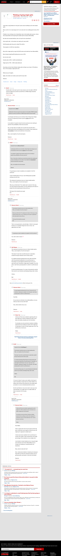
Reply (5, 483)
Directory (42, 554)
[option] (51, 64)
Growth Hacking (48, 98)
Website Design (48, 108)
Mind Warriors (47, 105)
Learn (24, 1)
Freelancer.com (53, 555)
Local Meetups (47, 111)
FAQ (13, 554)
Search (44, 2)
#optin (11, 81)
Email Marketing (48, 97)
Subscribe (24, 18)
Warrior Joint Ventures (49, 109)
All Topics (46, 88)
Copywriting (47, 102)
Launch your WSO (51, 23)
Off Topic (13, 470)
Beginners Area (14, 479)
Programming (47, 106)
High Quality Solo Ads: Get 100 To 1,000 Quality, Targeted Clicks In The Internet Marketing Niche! (25, 337)
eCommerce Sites (48, 103)
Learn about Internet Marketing (35, 555)
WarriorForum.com (48, 19)
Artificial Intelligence (48, 91)
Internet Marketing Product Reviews (51, 104)
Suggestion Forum (48, 113)
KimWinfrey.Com (7, 101)
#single (15, 81)
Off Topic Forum (48, 110)
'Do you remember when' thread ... (13, 502)
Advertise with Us (37, 11)
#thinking (25, 81)
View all (57, 85)
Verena (46, 16)
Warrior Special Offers (26, 554)
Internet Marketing (16, 495)
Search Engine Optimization (50, 92)
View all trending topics (7, 510)
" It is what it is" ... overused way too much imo (16, 469)
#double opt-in (6, 81)
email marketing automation (17, 283)
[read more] (25, 473)
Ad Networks (47, 94)
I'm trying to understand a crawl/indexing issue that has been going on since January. (22, 493)
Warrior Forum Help (48, 112)
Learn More (51, 80)
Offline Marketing (48, 101)
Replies (6, 474)
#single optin (20, 81)
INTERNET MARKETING (17, 18)
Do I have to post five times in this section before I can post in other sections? (21, 477)
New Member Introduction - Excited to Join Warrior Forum (19, 485)
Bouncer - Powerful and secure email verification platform (51, 68)
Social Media (47, 99)
